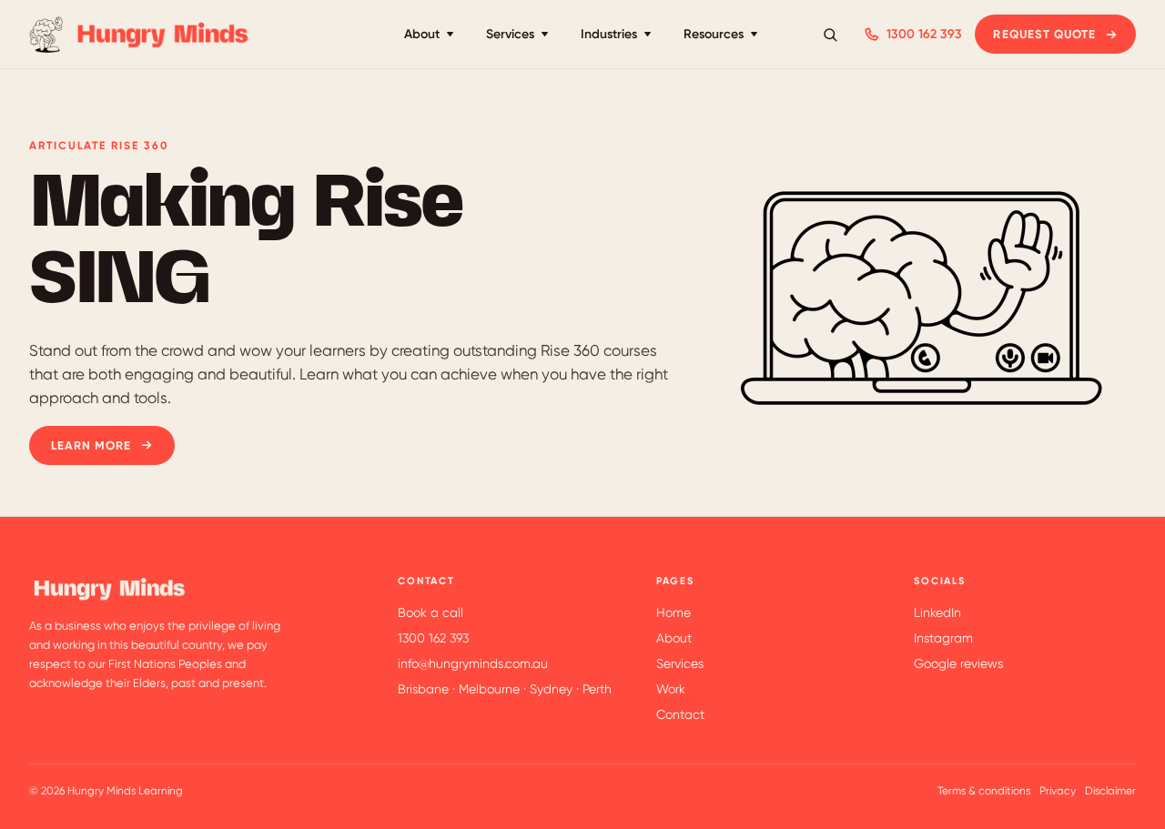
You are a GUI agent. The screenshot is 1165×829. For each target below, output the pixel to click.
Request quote (1044, 34)
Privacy (1057, 790)
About (422, 34)
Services (510, 34)
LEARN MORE (91, 445)
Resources (714, 34)
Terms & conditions (983, 790)
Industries (609, 34)
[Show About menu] (450, 34)
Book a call (430, 612)
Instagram (943, 638)
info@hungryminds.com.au (473, 663)
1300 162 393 (924, 34)
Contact (680, 714)
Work (670, 689)
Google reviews (958, 663)
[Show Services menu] (545, 34)
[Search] (830, 34)
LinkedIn (937, 612)
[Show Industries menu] (647, 34)
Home (673, 612)
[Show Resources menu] (754, 34)
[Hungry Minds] (141, 34)
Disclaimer (1110, 790)
